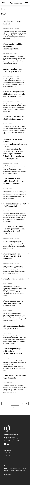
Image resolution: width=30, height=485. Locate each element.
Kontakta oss (7, 474)
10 (13, 407)
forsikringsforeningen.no (10, 455)
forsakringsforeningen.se (10, 458)
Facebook (5, 444)
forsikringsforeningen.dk (10, 452)
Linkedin (8, 444)
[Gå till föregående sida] (3, 403)
